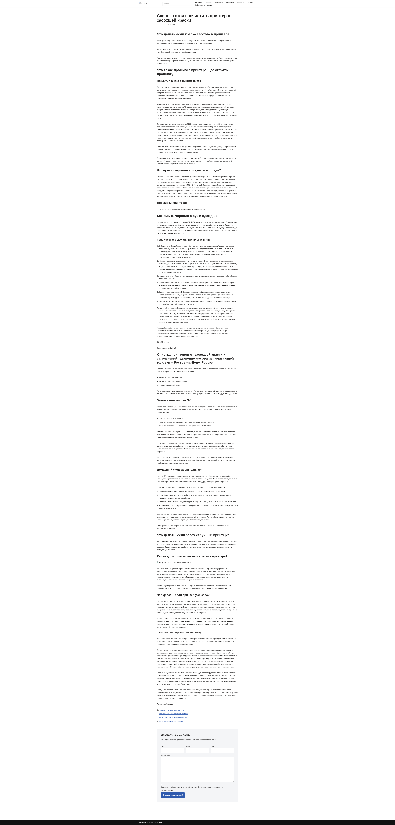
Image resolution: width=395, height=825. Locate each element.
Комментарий (167, 756)
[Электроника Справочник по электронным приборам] (149, 3)
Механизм (219, 2)
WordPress (158, 822)
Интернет (208, 2)
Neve (141, 822)
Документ (198, 2)
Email (188, 747)
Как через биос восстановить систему (173, 714)
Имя (163, 747)
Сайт (212, 747)
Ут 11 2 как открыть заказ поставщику (173, 718)
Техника (250, 2)
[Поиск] (188, 4)
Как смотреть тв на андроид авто (171, 710)
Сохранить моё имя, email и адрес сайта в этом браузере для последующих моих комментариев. (192, 788)
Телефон (240, 2)
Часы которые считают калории (171, 721)
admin (164, 25)
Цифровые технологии (203, 5)
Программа (229, 2)
